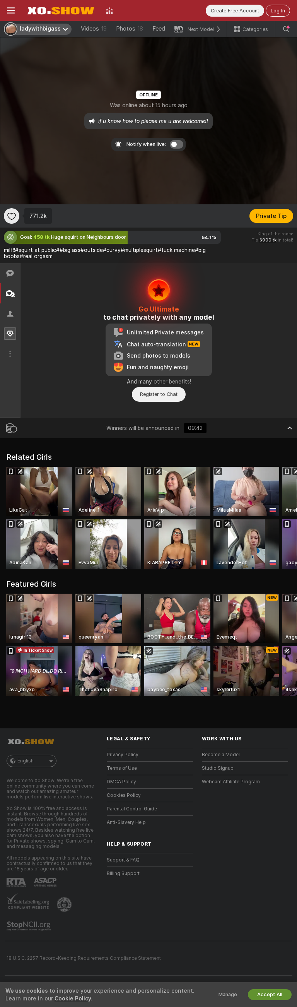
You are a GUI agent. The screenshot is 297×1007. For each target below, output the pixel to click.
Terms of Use (122, 768)
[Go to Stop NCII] (29, 926)
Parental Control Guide (132, 809)
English (25, 761)
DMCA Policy (121, 781)
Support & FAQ (123, 860)
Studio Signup (218, 768)
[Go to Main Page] (60, 10)
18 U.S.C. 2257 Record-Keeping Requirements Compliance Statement (84, 958)
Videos (94, 28)
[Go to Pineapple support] (65, 904)
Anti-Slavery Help (126, 822)
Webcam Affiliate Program (231, 781)
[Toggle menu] (11, 10)
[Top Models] (109, 10)
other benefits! (172, 381)
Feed (158, 28)
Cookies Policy (124, 795)
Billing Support (123, 873)
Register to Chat (159, 394)
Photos (129, 28)
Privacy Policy (122, 754)
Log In (278, 11)
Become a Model (221, 754)
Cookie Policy (73, 998)
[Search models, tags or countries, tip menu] (286, 29)
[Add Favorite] (11, 216)
